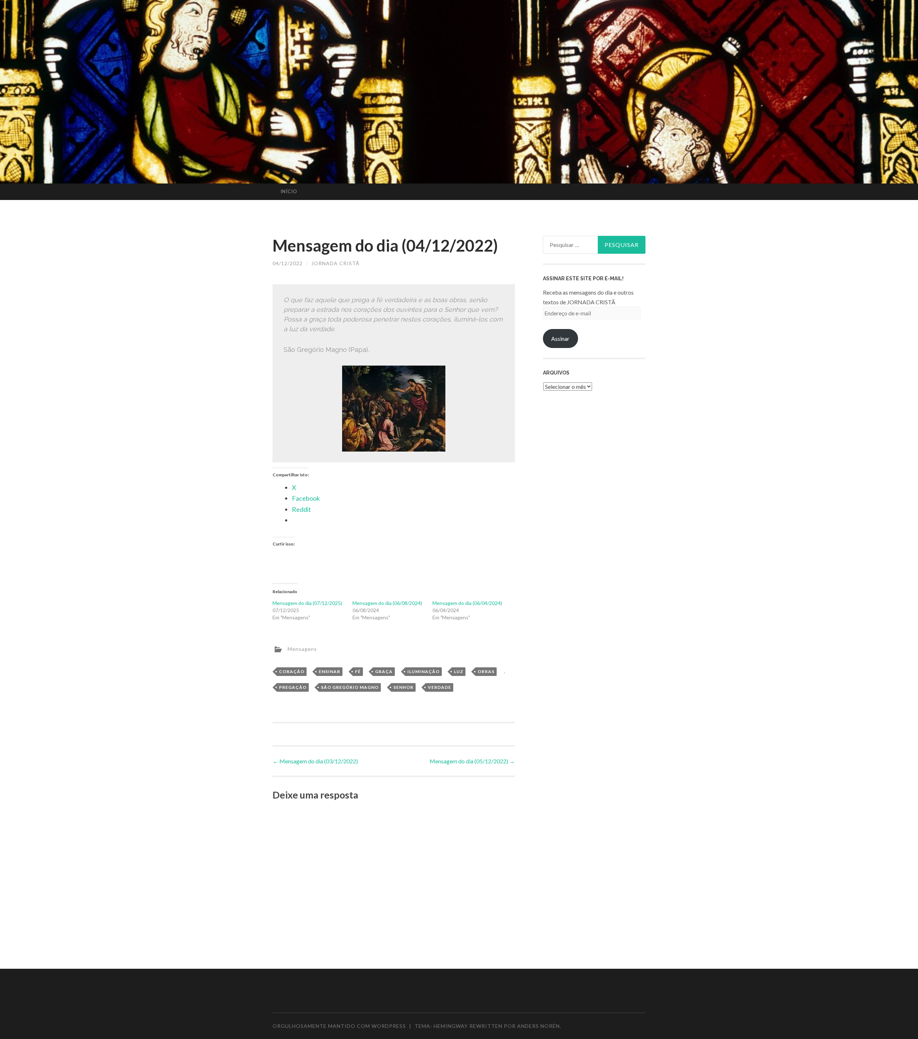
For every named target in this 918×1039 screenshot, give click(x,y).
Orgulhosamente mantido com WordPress (339, 1026)
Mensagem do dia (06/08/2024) (387, 603)
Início (288, 191)
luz (458, 671)
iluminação (423, 671)
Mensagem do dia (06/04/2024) (467, 603)
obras (486, 671)
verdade (439, 687)
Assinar (560, 338)
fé (358, 671)
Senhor (403, 687)
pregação (293, 687)
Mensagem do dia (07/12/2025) (307, 603)
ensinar (329, 671)
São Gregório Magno (350, 687)
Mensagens (302, 648)
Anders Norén (538, 1026)
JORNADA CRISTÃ (335, 263)
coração (291, 671)
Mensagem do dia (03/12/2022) (315, 761)
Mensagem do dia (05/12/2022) (472, 761)
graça (384, 671)
